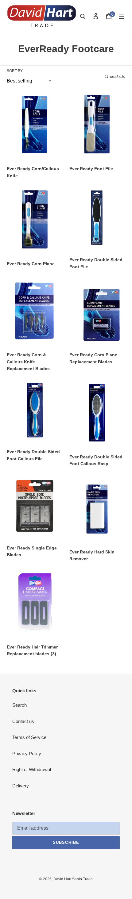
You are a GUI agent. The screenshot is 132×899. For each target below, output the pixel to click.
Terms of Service (29, 737)
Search (19, 705)
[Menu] (121, 16)
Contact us (23, 721)
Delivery (20, 785)
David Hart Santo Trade (73, 879)
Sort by (15, 71)
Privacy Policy (26, 753)
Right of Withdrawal (31, 769)
